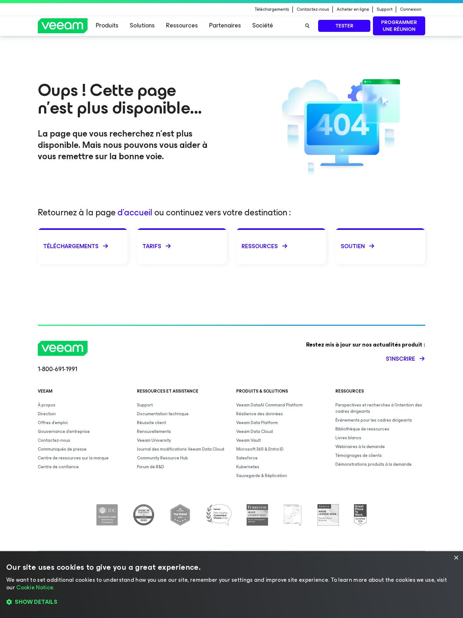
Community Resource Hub (162, 458)
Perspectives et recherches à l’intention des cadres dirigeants (378, 408)
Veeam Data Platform (257, 422)
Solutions (142, 25)
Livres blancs (348, 437)
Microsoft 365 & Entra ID (259, 449)
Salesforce (247, 458)
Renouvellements (154, 431)
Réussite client (151, 422)
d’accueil (134, 212)
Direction (47, 413)
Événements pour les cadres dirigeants (373, 420)
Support (384, 9)
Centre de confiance (58, 466)
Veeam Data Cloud (254, 431)
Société (262, 25)
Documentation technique (163, 413)
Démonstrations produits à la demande (373, 464)
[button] (231, 602)
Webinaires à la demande (360, 446)
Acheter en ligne (353, 9)
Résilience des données (259, 413)
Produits (107, 25)
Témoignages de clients (358, 455)
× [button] (456, 558)
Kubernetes (247, 466)
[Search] (307, 26)
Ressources (182, 25)
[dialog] (231, 584)
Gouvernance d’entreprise (64, 431)
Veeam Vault (248, 440)
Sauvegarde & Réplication (261, 475)
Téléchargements (272, 9)
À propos (46, 405)
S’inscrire (400, 359)
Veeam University (154, 440)
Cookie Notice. (35, 587)
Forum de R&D (150, 466)
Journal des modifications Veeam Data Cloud (180, 449)
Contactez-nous (313, 9)
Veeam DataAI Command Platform (269, 405)
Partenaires (225, 25)
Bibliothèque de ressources (362, 429)
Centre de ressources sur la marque (73, 458)
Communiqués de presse (62, 449)
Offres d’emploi (53, 422)
